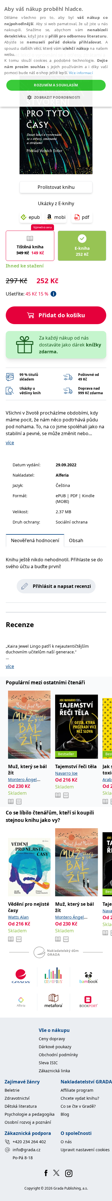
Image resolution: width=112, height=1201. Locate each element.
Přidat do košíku (61, 315)
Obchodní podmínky (58, 1054)
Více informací (81, 72)
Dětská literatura (21, 1106)
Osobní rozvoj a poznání (28, 1122)
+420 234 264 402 (29, 1141)
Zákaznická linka (54, 1070)
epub (34, 217)
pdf (85, 217)
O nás (66, 1141)
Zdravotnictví (17, 1098)
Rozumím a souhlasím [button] (56, 85)
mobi (59, 217)
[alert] (56, 53)
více (10, 442)
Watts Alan (18, 917)
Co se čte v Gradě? (78, 1106)
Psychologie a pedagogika (30, 1114)
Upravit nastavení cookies (85, 1149)
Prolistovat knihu (56, 187)
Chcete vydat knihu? (80, 1098)
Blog (65, 1114)
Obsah (76, 540)
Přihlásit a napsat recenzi (62, 586)
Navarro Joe (66, 773)
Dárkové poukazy (55, 1046)
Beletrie (12, 1090)
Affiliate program (77, 1090)
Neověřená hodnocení (35, 540)
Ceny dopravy (52, 1038)
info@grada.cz (26, 1149)
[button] (56, 97)
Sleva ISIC (48, 1062)
